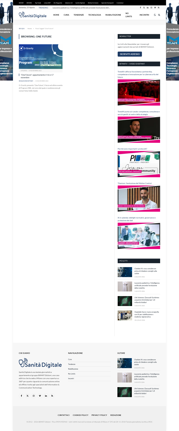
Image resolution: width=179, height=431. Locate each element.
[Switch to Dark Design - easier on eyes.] (154, 15)
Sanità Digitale (80, 3)
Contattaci (120, 3)
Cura (66, 15)
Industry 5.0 (68, 3)
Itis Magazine (58, 3)
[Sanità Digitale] (32, 14)
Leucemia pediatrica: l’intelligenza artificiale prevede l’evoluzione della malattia (82, 8)
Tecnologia (94, 15)
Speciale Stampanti (107, 3)
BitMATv (29, 3)
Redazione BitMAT (26, 81)
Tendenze (79, 15)
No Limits (129, 15)
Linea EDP (47, 3)
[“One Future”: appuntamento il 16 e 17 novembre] (41, 56)
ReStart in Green (93, 3)
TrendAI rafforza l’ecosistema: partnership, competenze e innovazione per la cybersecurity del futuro (138, 74)
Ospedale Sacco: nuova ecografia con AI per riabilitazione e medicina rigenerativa (146, 314)
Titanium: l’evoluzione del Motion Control (135, 183)
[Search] (159, 15)
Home (56, 15)
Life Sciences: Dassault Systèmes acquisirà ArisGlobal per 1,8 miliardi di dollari (146, 299)
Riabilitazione (113, 15)
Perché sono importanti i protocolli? (132, 149)
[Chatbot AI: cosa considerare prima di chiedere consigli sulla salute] (125, 272)
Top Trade (38, 3)
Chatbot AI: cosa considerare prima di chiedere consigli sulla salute (145, 271)
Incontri (144, 15)
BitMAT (21, 3)
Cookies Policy (80, 415)
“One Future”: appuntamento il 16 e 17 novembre (37, 76)
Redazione (115, 415)
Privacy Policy (99, 415)
